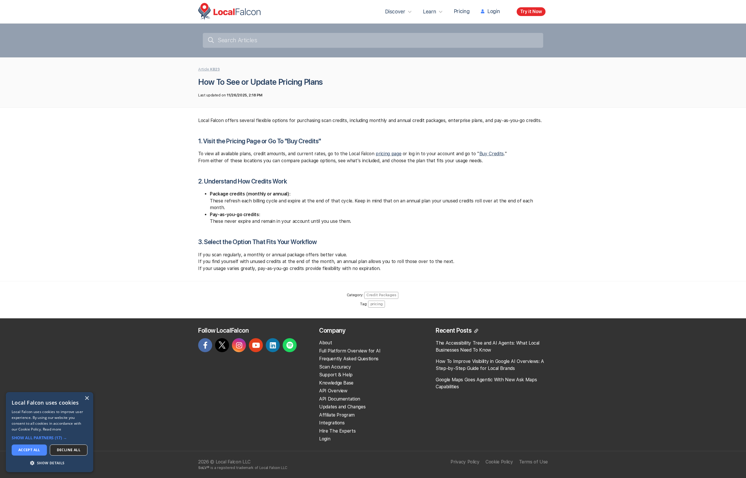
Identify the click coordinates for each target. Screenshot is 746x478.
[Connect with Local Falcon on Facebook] (205, 346)
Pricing (462, 11)
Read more (52, 429)
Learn (429, 11)
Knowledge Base (336, 383)
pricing (376, 304)
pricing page (388, 153)
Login (493, 11)
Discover (395, 11)
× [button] (87, 398)
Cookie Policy (499, 462)
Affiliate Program (337, 415)
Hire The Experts (337, 431)
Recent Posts (454, 330)
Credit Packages (381, 295)
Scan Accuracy (335, 367)
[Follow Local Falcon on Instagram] (239, 346)
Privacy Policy (465, 462)
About (325, 342)
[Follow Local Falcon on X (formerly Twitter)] (222, 346)
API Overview (333, 391)
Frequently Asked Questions (349, 358)
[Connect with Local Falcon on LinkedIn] (273, 346)
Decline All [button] (68, 449)
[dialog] (49, 432)
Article (209, 69)
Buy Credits (491, 153)
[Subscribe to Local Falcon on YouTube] (256, 346)
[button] (49, 438)
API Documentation (339, 399)
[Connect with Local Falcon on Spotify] (290, 346)
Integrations (332, 423)
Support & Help (336, 375)
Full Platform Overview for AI (350, 351)
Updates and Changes (342, 407)
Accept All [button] (29, 449)
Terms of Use (533, 462)
